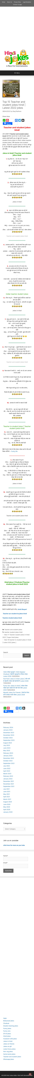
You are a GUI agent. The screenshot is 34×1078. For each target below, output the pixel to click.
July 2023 (6, 745)
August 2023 (7, 743)
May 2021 (6, 794)
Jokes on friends (8, 1044)
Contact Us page (17, 4)
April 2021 (6, 797)
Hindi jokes (7, 1036)
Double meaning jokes (10, 1026)
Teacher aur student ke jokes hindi (15, 613)
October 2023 (8, 738)
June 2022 (6, 768)
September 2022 (8, 763)
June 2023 (6, 748)
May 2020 (6, 807)
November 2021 (8, 784)
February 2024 (8, 727)
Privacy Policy (17, 2)
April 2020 (6, 809)
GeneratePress (28, 1075)
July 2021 (6, 789)
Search (5, 652)
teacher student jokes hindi (13, 632)
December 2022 (8, 758)
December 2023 (8, 732)
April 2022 (6, 771)
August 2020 (7, 802)
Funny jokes (7, 1028)
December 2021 (8, 781)
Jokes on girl (7, 1046)
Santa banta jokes (9, 1054)
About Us (9, 2)
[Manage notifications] (30, 1074)
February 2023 (8, 753)
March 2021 (7, 799)
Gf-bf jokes (7, 1033)
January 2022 (7, 779)
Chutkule (6, 1023)
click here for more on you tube (14, 845)
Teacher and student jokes (13, 629)
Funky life (14, 451)
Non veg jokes (8, 1051)
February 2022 (8, 776)
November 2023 (8, 735)
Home (3, 2)
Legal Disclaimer (27, 2)
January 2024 (7, 730)
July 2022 (6, 766)
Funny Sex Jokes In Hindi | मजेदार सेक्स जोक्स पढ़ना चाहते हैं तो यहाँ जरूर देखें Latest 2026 (15, 688)
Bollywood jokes (8, 1021)
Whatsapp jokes (8, 1059)
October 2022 (7, 761)
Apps (5, 1018)
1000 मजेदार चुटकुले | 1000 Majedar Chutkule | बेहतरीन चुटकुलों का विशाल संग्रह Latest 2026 (15, 674)
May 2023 (6, 750)
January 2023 (7, 755)
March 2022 (7, 773)
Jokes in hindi (7, 1041)
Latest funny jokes (9, 1049)
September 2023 (9, 740)
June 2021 (6, 791)
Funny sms (6, 1031)
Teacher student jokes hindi (12, 618)
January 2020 (7, 812)
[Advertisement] (17, 29)
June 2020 (6, 804)
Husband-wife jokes (10, 1039)
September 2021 (8, 786)
